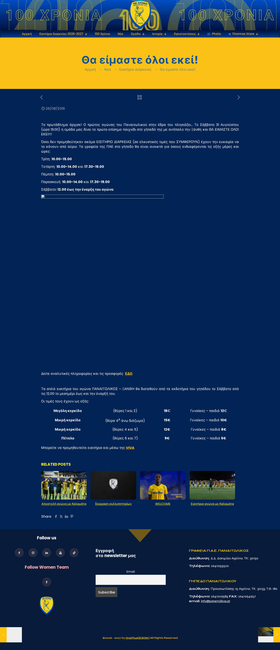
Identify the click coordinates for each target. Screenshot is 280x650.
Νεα (107, 69)
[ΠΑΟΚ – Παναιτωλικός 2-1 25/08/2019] (11, 634)
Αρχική (91, 69)
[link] (140, 15)
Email (130, 571)
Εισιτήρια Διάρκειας (135, 69)
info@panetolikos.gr (215, 601)
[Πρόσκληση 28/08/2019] (269, 634)
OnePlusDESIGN (137, 638)
